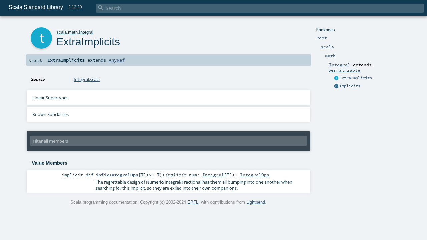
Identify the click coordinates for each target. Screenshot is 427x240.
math (73, 32)
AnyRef (117, 60)
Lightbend (255, 202)
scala (61, 32)
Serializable (344, 70)
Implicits (349, 86)
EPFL (192, 202)
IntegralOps (254, 174)
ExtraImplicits (355, 78)
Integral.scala (87, 79)
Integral (86, 32)
